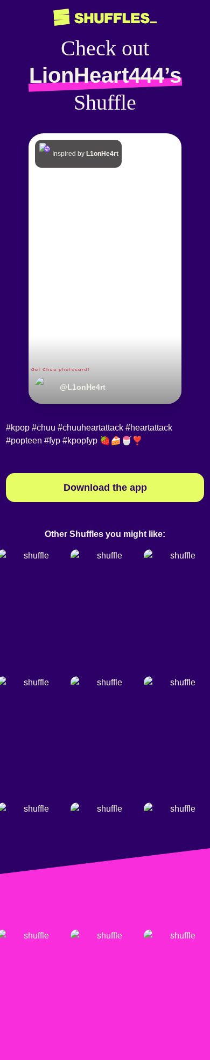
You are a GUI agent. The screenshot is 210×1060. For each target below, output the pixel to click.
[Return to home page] (105, 17)
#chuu (43, 427)
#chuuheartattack (90, 427)
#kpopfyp (79, 440)
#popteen (24, 440)
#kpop (18, 427)
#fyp (52, 440)
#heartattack (148, 427)
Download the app (105, 487)
